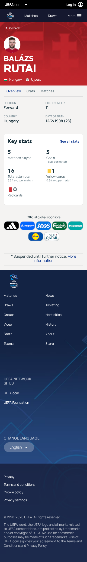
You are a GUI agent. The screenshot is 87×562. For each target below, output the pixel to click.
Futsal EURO (11, 15)
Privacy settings (15, 500)
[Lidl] (35, 236)
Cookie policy (13, 492)
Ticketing (52, 305)
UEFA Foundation (16, 402)
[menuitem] (32, 15)
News (49, 295)
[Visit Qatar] (51, 236)
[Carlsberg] (59, 225)
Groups (9, 314)
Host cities (53, 314)
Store (49, 343)
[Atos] (43, 225)
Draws (8, 305)
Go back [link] (14, 28)
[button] (73, 15)
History (50, 324)
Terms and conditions (19, 484)
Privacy (9, 476)
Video (8, 324)
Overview (13, 91)
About (50, 334)
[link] (31, 15)
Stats (30, 91)
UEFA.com (11, 393)
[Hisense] (75, 225)
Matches (47, 91)
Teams (8, 343)
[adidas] (11, 225)
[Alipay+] (27, 225)
